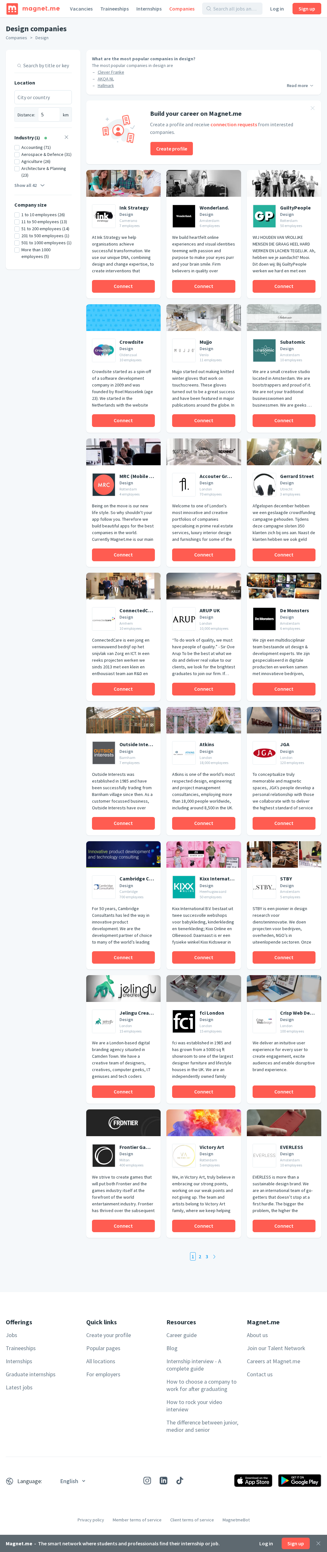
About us (257, 1335)
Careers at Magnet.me (273, 1361)
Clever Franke (111, 72)
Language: (29, 1481)
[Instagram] (147, 1480)
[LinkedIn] (163, 1480)
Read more (297, 85)
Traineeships (114, 8)
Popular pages (103, 1348)
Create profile (171, 148)
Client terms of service (192, 1520)
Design (42, 37)
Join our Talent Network (276, 1348)
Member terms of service (137, 1520)
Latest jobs (19, 1387)
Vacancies (81, 8)
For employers (103, 1374)
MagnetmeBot (236, 1520)
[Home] (33, 8)
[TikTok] (180, 1480)
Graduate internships (31, 1374)
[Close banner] (312, 109)
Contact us (260, 1374)
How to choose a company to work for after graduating (201, 1385)
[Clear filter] (66, 138)
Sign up (307, 8)
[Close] (318, 1543)
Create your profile (108, 1335)
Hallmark (106, 85)
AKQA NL (106, 79)
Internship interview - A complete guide (193, 1364)
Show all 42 (25, 185)
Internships (149, 8)
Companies (181, 8)
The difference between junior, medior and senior (202, 1426)
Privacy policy (91, 1520)
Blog (172, 1348)
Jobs (11, 1335)
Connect (123, 286)
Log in (277, 8)
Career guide (181, 1335)
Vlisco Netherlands (115, 92)
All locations (100, 1361)
